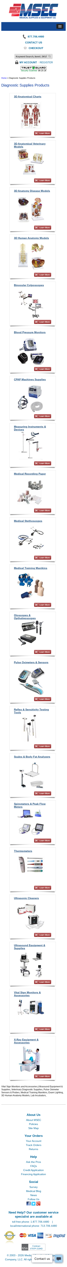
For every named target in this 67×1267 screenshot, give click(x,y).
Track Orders (33, 1145)
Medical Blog (33, 1191)
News (33, 1195)
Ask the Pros (33, 1161)
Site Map (33, 1128)
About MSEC (33, 1119)
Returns (33, 1149)
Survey (33, 1187)
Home (4, 78)
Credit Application (33, 1170)
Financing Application (33, 1174)
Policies (33, 1124)
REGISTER (46, 62)
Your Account (33, 1140)
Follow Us (33, 1199)
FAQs (33, 1166)
